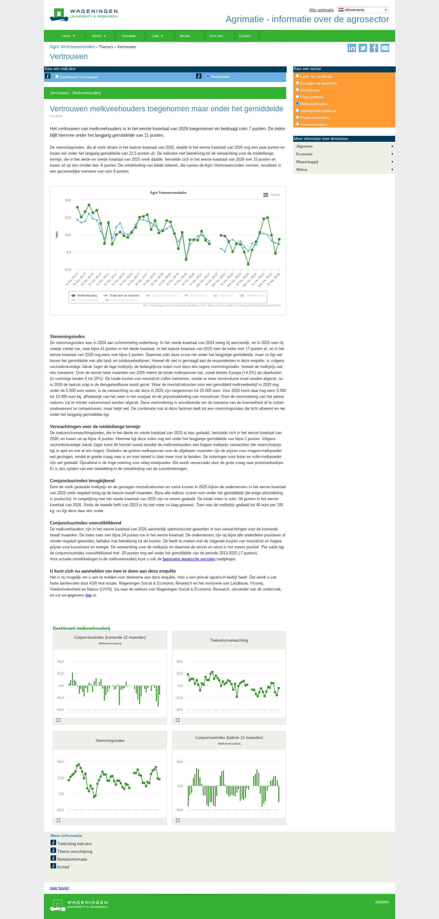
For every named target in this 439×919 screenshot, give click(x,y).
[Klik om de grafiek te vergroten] (58, 720)
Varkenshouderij (314, 124)
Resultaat (126, 36)
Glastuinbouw (311, 97)
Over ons (212, 36)
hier (88, 595)
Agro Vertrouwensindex (72, 46)
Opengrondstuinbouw (318, 111)
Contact (241, 36)
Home (64, 36)
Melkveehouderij (314, 104)
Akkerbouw (309, 90)
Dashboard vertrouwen (79, 77)
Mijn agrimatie (321, 10)
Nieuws (181, 36)
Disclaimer (382, 901)
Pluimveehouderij (315, 117)
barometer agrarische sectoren (189, 559)
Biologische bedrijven (318, 83)
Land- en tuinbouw (315, 76)
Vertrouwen (220, 76)
